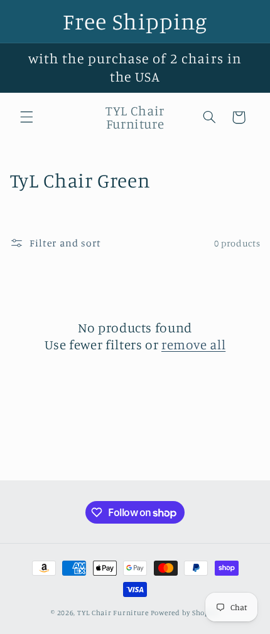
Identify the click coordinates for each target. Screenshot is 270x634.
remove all (193, 344)
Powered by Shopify (185, 612)
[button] (26, 117)
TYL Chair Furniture (113, 612)
